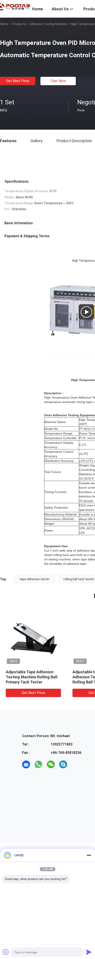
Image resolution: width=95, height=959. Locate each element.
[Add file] (6, 952)
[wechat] (51, 764)
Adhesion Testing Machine (48, 24)
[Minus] (88, 855)
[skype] (63, 764)
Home (4, 24)
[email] (26, 764)
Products (19, 24)
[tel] (76, 764)
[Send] (88, 952)
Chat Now (58, 81)
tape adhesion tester (34, 579)
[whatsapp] (38, 764)
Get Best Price (17, 81)
